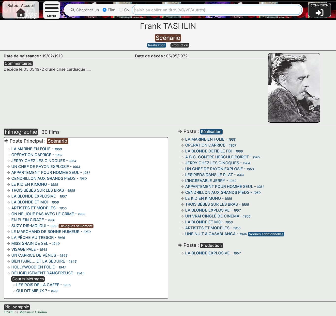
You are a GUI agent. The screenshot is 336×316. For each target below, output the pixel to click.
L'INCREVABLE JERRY (205, 180)
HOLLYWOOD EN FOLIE (33, 267)
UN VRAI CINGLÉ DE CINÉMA (212, 216)
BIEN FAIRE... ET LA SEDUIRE (38, 261)
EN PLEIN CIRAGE (27, 219)
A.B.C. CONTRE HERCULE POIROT (217, 156)
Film (111, 9)
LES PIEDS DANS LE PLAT (209, 174)
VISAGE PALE (23, 249)
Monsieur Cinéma (33, 312)
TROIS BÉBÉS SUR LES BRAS (37, 190)
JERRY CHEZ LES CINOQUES (38, 160)
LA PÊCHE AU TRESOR (32, 237)
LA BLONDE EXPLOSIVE (33, 196)
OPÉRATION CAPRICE (31, 154)
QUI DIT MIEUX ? (31, 290)
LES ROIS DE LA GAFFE (37, 284)
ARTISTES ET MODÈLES (33, 207)
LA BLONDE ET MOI (29, 202)
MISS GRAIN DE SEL (29, 243)
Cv (126, 9)
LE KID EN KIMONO (29, 184)
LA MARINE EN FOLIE (31, 148)
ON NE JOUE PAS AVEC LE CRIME (42, 213)
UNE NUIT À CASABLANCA (210, 233)
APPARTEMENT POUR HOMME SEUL (45, 172)
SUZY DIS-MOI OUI (28, 225)
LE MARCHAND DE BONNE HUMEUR (45, 231)
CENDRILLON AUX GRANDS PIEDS (43, 178)
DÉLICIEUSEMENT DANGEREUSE (42, 272)
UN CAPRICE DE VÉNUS (33, 255)
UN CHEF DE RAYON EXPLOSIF (40, 166)
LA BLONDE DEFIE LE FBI (208, 151)
